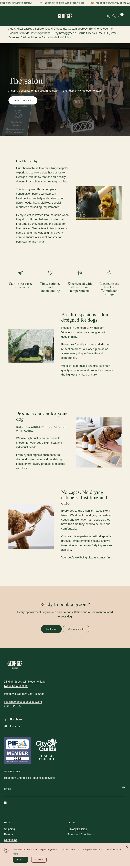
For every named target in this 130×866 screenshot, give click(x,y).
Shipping (9, 829)
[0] (119, 16)
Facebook (16, 719)
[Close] (126, 846)
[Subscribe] (123, 787)
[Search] (114, 16)
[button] (22, 100)
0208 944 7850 (13, 706)
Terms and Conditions (81, 834)
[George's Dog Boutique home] (15, 665)
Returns (9, 834)
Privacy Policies (77, 829)
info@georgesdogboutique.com (23, 701)
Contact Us (10, 839)
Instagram (16, 726)
